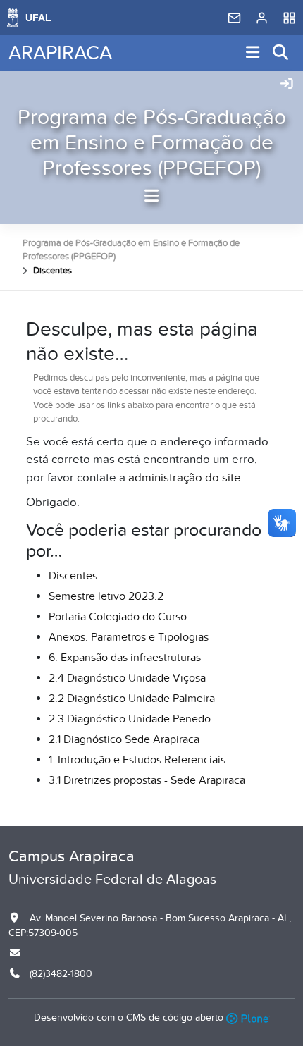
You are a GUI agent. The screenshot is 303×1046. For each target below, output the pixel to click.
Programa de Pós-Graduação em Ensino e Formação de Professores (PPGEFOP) (152, 143)
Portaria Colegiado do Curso (118, 617)
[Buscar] (281, 53)
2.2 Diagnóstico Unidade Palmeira (132, 698)
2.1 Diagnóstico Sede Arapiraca (124, 739)
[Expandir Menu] (253, 53)
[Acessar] (287, 84)
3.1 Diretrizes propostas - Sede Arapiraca (147, 780)
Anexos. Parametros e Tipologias (129, 637)
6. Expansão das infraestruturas (125, 658)
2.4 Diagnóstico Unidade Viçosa (127, 678)
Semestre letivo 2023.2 (106, 596)
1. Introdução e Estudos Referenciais (137, 760)
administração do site (184, 478)
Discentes (73, 576)
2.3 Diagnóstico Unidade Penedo (130, 719)
